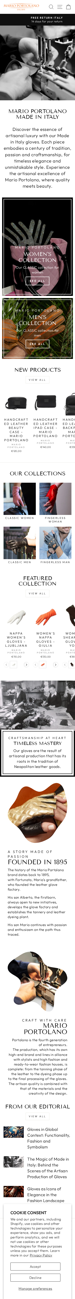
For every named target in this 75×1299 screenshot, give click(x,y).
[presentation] (26, 665)
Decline (35, 1277)
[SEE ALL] (37, 328)
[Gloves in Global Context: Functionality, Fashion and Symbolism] (14, 1132)
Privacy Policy (41, 1255)
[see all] (37, 246)
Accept (35, 1266)
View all (37, 379)
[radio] (13, 664)
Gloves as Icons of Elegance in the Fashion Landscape (45, 1194)
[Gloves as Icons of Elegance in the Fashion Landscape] (14, 1191)
